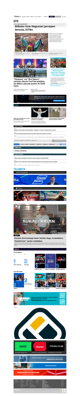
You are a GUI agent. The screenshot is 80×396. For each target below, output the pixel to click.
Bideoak (16, 382)
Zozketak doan (44, 382)
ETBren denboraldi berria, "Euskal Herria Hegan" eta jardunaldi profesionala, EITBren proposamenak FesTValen (38, 91)
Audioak (37, 382)
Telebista (32, 16)
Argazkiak (37, 381)
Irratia (35, 16)
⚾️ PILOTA (21, 144)
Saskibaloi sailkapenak (33, 386)
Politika (27, 382)
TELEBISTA (19, 169)
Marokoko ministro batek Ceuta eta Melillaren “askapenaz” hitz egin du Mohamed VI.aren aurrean (35, 130)
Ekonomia (27, 381)
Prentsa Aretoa (45, 387)
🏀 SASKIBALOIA (32, 144)
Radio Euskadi (22, 381)
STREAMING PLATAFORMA (55, 352)
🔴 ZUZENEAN (62, 144)
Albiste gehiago (18, 126)
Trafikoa (43, 381)
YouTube (62, 385)
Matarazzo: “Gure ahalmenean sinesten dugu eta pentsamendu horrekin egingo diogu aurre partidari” (35, 161)
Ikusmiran (27, 384)
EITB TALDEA (58, 16)
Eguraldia (27, 385)
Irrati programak (22, 386)
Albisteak (24, 16)
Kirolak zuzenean (32, 387)
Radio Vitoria (22, 382)
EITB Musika (22, 384)
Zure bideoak (56, 141)
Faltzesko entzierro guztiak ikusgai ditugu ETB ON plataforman (57, 85)
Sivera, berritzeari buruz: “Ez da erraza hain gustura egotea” (27, 165)
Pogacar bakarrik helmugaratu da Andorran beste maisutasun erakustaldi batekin (31, 158)
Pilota (30, 382)
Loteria (43, 383)
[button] (15, 179)
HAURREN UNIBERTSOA (21, 352)
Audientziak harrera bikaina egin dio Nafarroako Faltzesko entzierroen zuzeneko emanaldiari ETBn (58, 72)
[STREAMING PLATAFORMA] (56, 346)
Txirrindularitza (32, 381)
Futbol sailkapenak (32, 385)
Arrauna (31, 383)
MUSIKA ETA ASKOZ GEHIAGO (39, 352)
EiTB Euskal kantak (23, 385)
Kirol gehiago (31, 384)
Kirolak (27, 16)
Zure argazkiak (56, 140)
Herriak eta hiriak (45, 385)
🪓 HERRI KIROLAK (51, 144)
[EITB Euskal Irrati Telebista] (17, 16)
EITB (16, 21)
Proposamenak (22, 172)
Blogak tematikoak (45, 386)
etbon (20, 188)
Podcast (21, 387)
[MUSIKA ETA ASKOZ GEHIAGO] (40, 346)
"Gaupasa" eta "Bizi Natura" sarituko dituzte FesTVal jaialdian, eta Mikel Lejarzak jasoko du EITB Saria (29, 82)
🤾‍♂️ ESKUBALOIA (44, 144)
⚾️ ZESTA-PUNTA (38, 144)
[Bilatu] (63, 16)
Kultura (27, 383)
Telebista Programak (17, 381)
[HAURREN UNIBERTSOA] (23, 346)
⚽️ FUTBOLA (26, 144)
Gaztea (21, 383)
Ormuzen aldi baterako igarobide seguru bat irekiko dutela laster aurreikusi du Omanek (32, 133)
